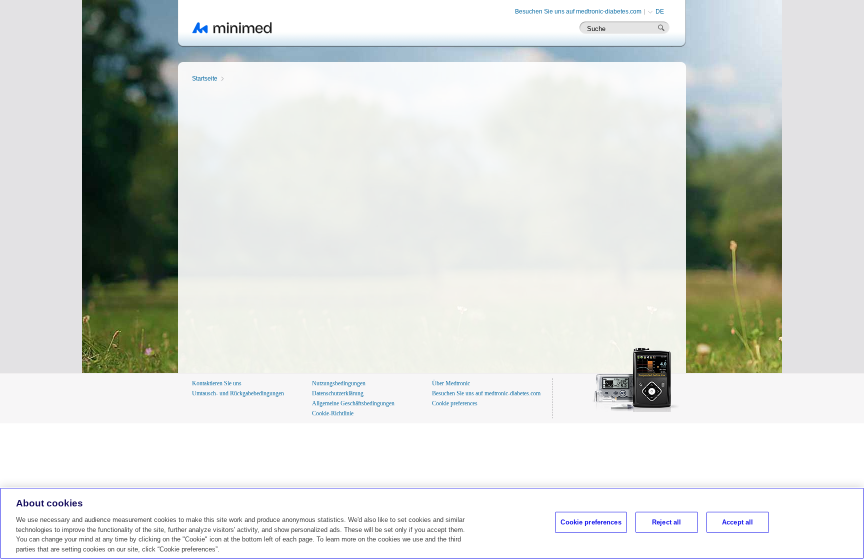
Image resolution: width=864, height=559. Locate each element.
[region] (432, 523)
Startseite (205, 78)
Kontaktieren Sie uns (217, 383)
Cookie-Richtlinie (333, 413)
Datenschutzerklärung (338, 393)
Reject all (666, 522)
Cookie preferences (455, 403)
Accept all (737, 522)
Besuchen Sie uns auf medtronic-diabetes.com (578, 11)
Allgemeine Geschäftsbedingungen (353, 403)
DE (660, 11)
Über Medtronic (451, 383)
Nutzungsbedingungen (339, 383)
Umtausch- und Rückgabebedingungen (238, 393)
